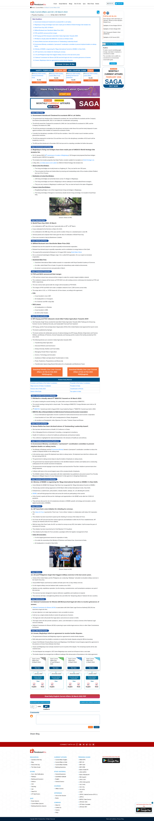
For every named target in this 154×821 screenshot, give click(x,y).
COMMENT (96, 727)
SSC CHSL (82, 784)
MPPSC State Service (85, 799)
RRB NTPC (82, 759)
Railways (33, 776)
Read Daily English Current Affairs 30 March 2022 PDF (65, 696)
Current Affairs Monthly (61, 764)
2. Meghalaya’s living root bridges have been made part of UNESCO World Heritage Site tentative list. (62, 24)
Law (32, 789)
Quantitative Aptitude (60, 776)
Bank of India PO (83, 769)
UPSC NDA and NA (84, 782)
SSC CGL (82, 787)
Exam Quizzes (35, 801)
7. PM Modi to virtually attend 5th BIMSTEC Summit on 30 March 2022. (53, 38)
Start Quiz (37, 668)
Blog (32, 762)
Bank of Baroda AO (84, 774)
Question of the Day (36, 759)
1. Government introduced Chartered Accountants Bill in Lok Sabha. (52, 22)
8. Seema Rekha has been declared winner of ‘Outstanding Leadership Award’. (55, 41)
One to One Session (60, 795)
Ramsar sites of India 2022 (38, 388)
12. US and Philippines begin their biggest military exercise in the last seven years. (56, 54)
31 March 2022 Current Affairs (89, 702)
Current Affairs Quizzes (37, 803)
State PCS (34, 791)
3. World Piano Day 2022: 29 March (43, 27)
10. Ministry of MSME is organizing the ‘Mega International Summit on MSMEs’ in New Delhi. (59, 49)
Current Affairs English (61, 759)
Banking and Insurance (37, 779)
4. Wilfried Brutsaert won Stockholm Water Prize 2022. (48, 30)
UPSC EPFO (82, 772)
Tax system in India (75, 391)
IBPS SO (81, 762)
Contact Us (58, 807)
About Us (57, 805)
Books (97, 3)
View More (113, 63)
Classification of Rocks (76, 388)
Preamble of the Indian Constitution (80, 383)
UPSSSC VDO (83, 802)
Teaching (33, 786)
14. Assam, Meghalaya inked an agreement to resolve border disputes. (53, 60)
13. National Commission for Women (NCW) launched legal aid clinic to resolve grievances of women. (62, 57)
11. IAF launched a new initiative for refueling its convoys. (49, 52)
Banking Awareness (60, 767)
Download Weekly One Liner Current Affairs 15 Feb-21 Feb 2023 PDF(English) (47, 372)
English (57, 779)
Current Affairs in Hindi (61, 762)
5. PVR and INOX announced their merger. (45, 33)
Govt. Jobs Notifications (37, 774)
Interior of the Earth (36, 391)
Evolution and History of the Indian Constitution (44, 383)
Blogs (70, 3)
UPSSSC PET (83, 807)
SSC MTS (82, 789)
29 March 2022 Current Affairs (41, 702)
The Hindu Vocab (35, 767)
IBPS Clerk (82, 764)
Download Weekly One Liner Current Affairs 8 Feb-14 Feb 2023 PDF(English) (83, 372)
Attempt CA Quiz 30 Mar (65, 64)
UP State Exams (35, 794)
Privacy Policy (120, 819)
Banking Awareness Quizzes (38, 806)
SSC (32, 784)
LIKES (39, 706)
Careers (57, 810)
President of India (75, 386)
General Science (59, 781)
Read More (39, 82)
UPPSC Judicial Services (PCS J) (88, 794)
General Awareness (60, 774)
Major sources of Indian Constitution (41, 386)
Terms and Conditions (111, 819)
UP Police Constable (84, 804)
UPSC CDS (82, 779)
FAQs (56, 812)
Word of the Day (35, 764)
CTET (81, 792)
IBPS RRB (82, 767)
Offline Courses (59, 788)
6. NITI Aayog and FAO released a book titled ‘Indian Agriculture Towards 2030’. (55, 36)
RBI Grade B (82, 777)
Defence (33, 781)
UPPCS (81, 797)
